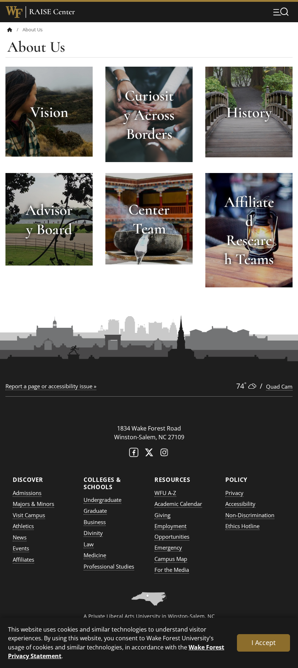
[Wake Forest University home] (14, 12)
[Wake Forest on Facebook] (134, 454)
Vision (49, 112)
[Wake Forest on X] (149, 454)
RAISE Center (52, 11)
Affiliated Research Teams (249, 231)
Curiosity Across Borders (149, 114)
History (249, 112)
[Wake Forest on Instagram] (164, 454)
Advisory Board (49, 220)
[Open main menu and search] (281, 12)
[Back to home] (9, 30)
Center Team (149, 219)
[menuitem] (15, 29)
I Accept (263, 642)
